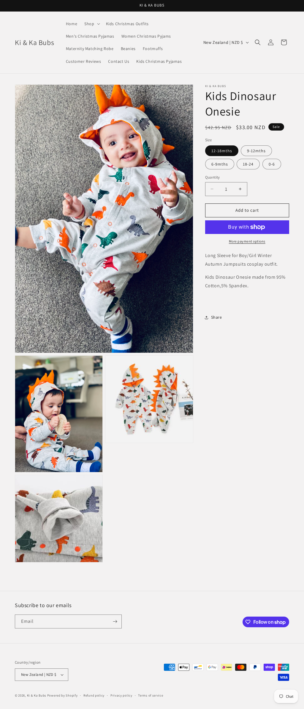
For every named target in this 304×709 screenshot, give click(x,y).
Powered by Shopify (62, 695)
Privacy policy (121, 695)
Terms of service (150, 695)
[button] (91, 23)
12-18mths (221, 150)
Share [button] (216, 317)
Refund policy (93, 695)
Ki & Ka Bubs (36, 695)
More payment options (247, 241)
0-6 (272, 164)
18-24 (248, 164)
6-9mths (219, 164)
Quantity (212, 177)
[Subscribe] (114, 621)
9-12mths (256, 150)
